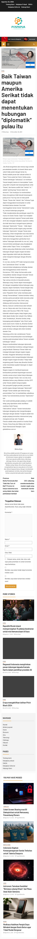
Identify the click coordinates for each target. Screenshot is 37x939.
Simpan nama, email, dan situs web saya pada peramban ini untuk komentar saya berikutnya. (18, 561)
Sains (4, 883)
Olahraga (6, 740)
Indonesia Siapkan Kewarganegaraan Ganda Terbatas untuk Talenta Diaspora (17, 851)
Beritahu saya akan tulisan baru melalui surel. (17, 580)
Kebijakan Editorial (14, 7)
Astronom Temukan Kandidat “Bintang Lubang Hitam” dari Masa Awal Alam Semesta (17, 889)
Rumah (5, 725)
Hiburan (5, 743)
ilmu (4, 735)
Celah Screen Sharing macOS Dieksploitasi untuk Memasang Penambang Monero (16, 812)
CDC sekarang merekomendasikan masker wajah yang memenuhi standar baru (27, 484)
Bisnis (5, 921)
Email (7, 546)
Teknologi (6, 737)
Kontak (5, 745)
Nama (7, 539)
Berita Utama (6, 844)
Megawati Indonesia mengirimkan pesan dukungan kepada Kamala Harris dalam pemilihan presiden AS (17, 667)
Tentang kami (10, 4)
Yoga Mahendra (20, 817)
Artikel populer (8, 727)
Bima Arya (6, 132)
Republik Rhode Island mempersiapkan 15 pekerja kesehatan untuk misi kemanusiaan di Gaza (18, 629)
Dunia (2, 70)
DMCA (30, 4)
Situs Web (8, 553)
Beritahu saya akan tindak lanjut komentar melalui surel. (18, 571)
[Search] (34, 44)
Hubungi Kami (25, 7)
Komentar (8, 512)
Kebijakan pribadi (21, 4)
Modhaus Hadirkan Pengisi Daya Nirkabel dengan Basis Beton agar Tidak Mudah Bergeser (17, 927)
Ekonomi (6, 732)
